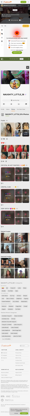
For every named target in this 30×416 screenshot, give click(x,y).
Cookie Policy (19, 410)
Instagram (5, 355)
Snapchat (5, 357)
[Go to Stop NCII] (9, 400)
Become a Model (4, 372)
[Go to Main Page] (9, 1)
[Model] (27, 67)
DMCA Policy (18, 357)
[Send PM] (26, 104)
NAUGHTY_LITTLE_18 (7, 283)
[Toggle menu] (1, 2)
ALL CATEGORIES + (6, 339)
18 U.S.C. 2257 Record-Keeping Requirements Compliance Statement (13, 405)
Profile (2, 109)
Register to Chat (16, 52)
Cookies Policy (18, 360)
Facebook (5, 352)
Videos (21, 5)
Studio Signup (4, 375)
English (23, 345)
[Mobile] (7, 288)
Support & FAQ (18, 372)
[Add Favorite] (2, 25)
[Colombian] (3, 288)
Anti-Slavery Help (19, 365)
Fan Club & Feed (21, 109)
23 (3, 161)
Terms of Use (18, 355)
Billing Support (18, 375)
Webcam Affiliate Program (6, 377)
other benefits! (19, 50)
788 (4, 139)
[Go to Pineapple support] (2, 400)
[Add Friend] (18, 104)
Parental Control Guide (20, 363)
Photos (13, 109)
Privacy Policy (18, 352)
